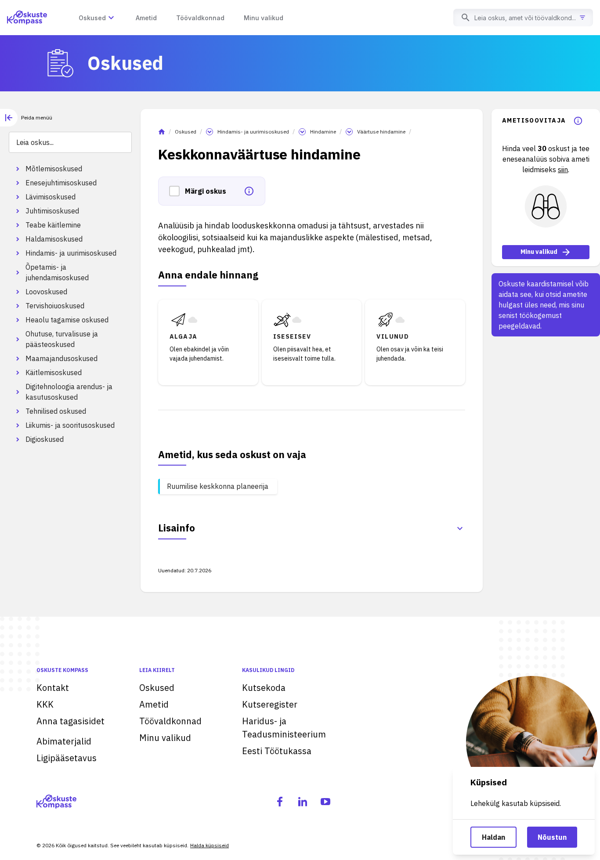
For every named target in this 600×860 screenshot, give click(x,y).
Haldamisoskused (54, 239)
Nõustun (552, 837)
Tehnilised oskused (55, 411)
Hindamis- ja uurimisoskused (70, 253)
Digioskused (44, 439)
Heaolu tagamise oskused (66, 319)
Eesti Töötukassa (276, 751)
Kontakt (52, 688)
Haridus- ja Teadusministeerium (284, 727)
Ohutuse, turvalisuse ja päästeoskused (61, 339)
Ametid (154, 704)
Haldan (493, 837)
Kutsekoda (264, 688)
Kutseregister (269, 704)
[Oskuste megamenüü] (111, 17)
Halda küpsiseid (209, 845)
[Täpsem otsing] (582, 17)
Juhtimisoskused (52, 210)
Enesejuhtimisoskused (61, 182)
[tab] (26, 117)
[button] (177, 191)
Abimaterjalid (63, 741)
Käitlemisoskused (53, 372)
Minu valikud (538, 252)
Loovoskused (46, 291)
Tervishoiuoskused (54, 305)
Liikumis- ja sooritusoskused (70, 425)
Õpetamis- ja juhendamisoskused (57, 272)
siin (563, 169)
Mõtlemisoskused (53, 168)
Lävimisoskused (50, 196)
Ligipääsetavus (66, 758)
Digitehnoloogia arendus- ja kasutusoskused (68, 391)
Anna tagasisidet (70, 721)
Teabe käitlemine (53, 224)
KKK (45, 704)
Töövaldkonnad (170, 721)
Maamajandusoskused (61, 358)
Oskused (185, 131)
